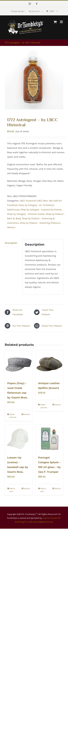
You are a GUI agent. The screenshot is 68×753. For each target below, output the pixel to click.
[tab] (12, 243)
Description (11, 242)
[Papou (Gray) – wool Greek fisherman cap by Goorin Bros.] (18, 364)
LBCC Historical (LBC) (31, 200)
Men (45, 200)
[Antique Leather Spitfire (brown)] (49, 364)
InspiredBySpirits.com (42, 522)
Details (27, 414)
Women (11, 227)
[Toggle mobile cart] (55, 22)
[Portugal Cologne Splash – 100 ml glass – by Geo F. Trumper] (49, 438)
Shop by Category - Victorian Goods (26, 214)
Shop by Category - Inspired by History (40, 209)
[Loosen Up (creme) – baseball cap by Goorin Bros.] (18, 438)
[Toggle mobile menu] (61, 22)
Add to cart (12, 489)
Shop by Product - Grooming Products (40, 222)
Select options (12, 415)
